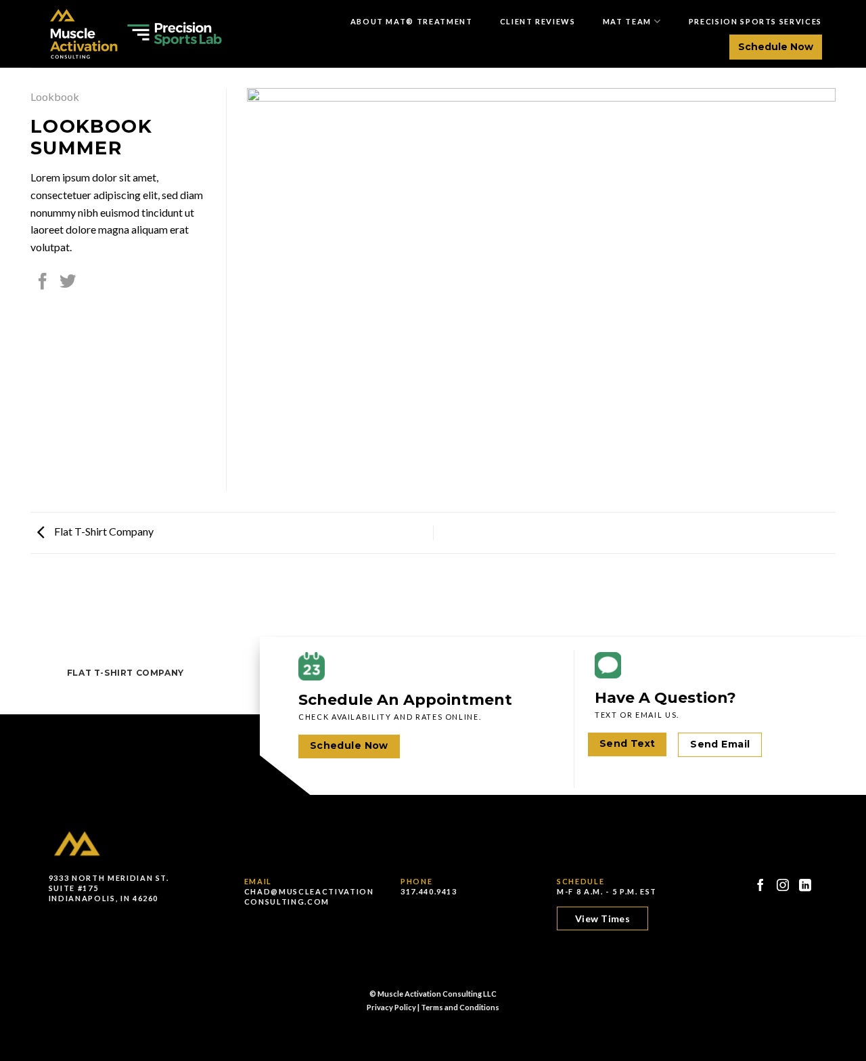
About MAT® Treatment (411, 21)
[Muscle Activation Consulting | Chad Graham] (133, 34)
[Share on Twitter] (68, 283)
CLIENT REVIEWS (538, 21)
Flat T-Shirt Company (103, 531)
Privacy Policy (391, 1007)
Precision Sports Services (755, 21)
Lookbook (54, 96)
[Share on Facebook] (43, 283)
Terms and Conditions (460, 1007)
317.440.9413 (429, 891)
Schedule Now (775, 47)
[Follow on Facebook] (761, 885)
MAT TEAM (627, 21)
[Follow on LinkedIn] (805, 885)
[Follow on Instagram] (783, 885)
